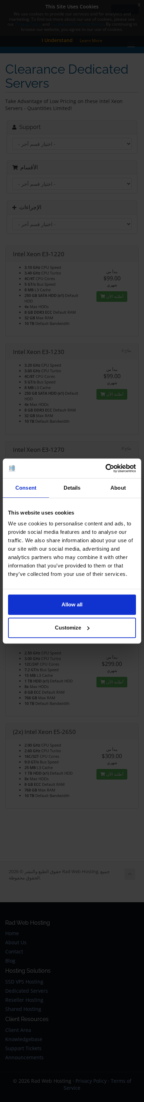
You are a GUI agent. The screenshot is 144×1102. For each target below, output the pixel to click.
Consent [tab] (25, 488)
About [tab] (118, 488)
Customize (68, 628)
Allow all (72, 604)
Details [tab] (72, 488)
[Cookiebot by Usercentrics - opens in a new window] (105, 468)
